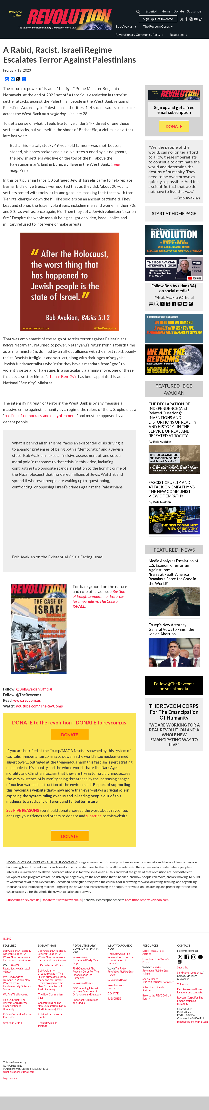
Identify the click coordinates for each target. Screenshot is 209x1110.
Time (116, 164)
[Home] (59, 19)
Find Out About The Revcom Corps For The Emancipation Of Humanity (86, 973)
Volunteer (182, 984)
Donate (178, 11)
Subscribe (194, 11)
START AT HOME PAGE (174, 213)
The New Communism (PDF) (50, 996)
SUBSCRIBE (114, 998)
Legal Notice (10, 1078)
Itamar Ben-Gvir (63, 376)
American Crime (12, 1022)
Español (151, 11)
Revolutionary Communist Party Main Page (86, 960)
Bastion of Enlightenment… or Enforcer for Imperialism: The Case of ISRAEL (99, 598)
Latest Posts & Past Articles (152, 952)
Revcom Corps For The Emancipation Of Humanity (190, 1000)
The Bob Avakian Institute (47, 1024)
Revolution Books (82, 983)
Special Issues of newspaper (158, 980)
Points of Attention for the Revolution (17, 1016)
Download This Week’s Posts (155, 960)
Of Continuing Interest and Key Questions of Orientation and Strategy (87, 991)
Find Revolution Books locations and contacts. (190, 991)
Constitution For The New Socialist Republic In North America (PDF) (52, 1006)
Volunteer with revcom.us (116, 986)
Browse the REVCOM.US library (156, 997)
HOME (7, 938)
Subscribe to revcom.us (23, 900)
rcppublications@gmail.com (193, 1021)
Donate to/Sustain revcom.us (61, 900)
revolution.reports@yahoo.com (147, 900)
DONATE (113, 993)
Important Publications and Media (85, 1001)
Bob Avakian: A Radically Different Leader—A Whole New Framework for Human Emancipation (17, 955)
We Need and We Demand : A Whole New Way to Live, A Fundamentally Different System (17, 983)
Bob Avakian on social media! (50, 1016)
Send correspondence (189, 972)
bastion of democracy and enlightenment (40, 415)
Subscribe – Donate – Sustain (154, 988)
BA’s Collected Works (50, 965)
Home (165, 11)
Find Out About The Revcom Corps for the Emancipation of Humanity (15, 1004)
